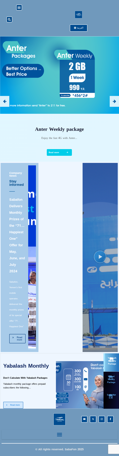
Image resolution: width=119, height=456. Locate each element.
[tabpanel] (52, 381)
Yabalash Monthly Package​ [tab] (112, 361)
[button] (19, 7)
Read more (54, 152)
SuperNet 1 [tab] (111, 396)
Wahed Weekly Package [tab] (111, 379)
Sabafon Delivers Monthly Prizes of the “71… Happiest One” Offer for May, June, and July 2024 (17, 235)
